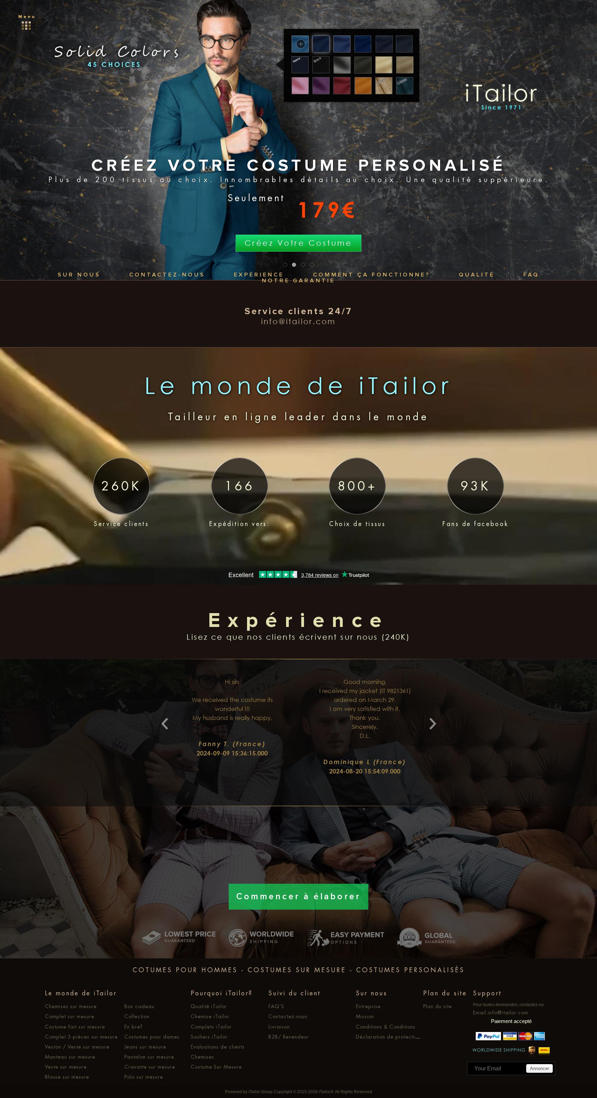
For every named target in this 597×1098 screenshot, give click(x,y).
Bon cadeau (139, 1006)
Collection (137, 1016)
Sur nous (79, 275)
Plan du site (437, 1006)
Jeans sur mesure (145, 1046)
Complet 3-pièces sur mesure (81, 1036)
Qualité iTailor (209, 1006)
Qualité (477, 275)
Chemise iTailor (210, 1016)
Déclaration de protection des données (405, 1036)
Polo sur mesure (143, 1076)
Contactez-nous (167, 275)
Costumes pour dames (152, 1036)
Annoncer (539, 1068)
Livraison (279, 1026)
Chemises (202, 1056)
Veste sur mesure (66, 1066)
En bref (133, 1026)
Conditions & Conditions (386, 1026)
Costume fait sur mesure (75, 1026)
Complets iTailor (211, 1026)
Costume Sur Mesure (216, 1066)
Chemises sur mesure (71, 1006)
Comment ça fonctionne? (371, 275)
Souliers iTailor (209, 1036)
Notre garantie (298, 281)
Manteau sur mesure (70, 1056)
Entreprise (368, 1006)
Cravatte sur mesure (149, 1066)
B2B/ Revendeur (288, 1036)
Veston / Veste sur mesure (77, 1046)
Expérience (259, 275)
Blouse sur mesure (67, 1076)
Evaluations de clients (218, 1046)
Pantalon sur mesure (149, 1056)
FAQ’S (276, 1006)
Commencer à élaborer (298, 896)
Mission (365, 1016)
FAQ (531, 275)
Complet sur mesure (69, 1016)
